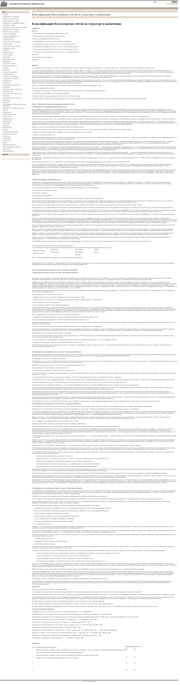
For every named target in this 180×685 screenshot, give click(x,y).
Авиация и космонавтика (10, 76)
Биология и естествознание (11, 19)
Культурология (7, 127)
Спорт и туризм (7, 44)
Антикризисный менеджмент (11, 85)
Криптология (7, 123)
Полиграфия (6, 138)
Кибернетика (7, 112)
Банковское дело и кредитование (12, 89)
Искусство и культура (9, 63)
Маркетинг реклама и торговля (12, 98)
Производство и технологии (11, 31)
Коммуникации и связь (9, 114)
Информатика (7, 61)
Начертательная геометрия (10, 132)
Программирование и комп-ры (12, 147)
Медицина (6, 102)
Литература (6, 70)
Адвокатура (6, 87)
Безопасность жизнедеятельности (12, 93)
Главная (5, 14)
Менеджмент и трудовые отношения (13, 108)
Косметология (7, 116)
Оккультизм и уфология (10, 134)
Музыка (5, 110)
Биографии (6, 96)
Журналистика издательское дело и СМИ (15, 27)
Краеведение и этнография (10, 29)
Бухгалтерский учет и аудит (11, 21)
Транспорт (6, 50)
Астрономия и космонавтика (11, 16)
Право (5, 142)
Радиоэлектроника (8, 151)
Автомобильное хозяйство (10, 78)
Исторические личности (10, 65)
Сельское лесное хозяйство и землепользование (11, 36)
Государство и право (9, 25)
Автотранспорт (7, 80)
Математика (6, 100)
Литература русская (8, 74)
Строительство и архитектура (11, 46)
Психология (6, 149)
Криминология (7, 121)
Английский (6, 83)
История (5, 67)
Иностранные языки (9, 59)
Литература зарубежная (10, 72)
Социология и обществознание (12, 42)
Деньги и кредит (8, 55)
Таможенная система (9, 48)
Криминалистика (8, 119)
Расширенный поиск (172, 4)
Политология (7, 140)
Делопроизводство (8, 52)
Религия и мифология (9, 34)
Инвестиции (6, 57)
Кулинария (6, 125)
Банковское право (8, 91)
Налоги (5, 129)
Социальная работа (8, 39)
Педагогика (6, 136)
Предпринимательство (9, 144)
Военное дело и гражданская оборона (14, 23)
